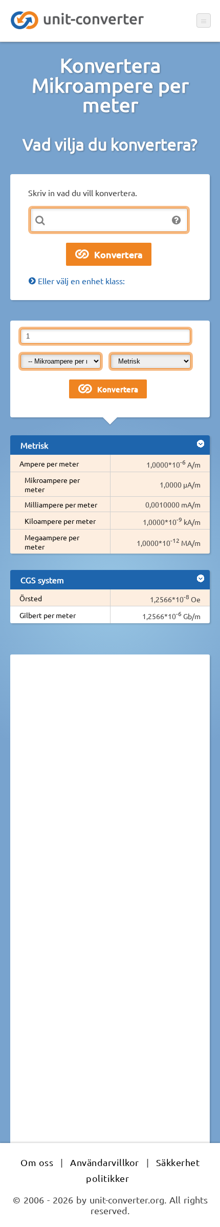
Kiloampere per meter (60, 520)
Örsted (30, 598)
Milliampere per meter (61, 504)
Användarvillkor (104, 1162)
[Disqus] (110, 803)
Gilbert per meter (47, 615)
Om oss (36, 1162)
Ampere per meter (49, 463)
